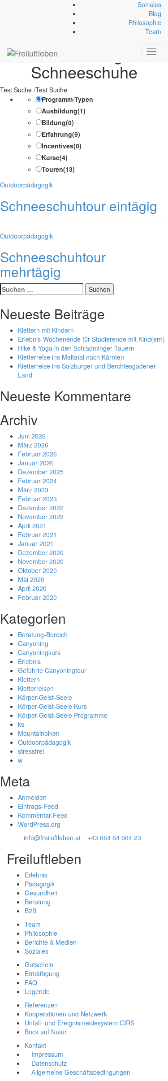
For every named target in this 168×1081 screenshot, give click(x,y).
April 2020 (32, 588)
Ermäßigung (42, 973)
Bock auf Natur (46, 1031)
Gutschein (39, 964)
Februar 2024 (37, 480)
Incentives (62, 145)
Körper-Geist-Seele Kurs (52, 706)
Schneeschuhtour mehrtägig (53, 264)
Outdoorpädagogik (26, 184)
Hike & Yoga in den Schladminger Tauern (76, 347)
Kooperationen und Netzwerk (66, 1013)
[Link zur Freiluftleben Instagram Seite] (19, 4)
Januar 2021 (36, 543)
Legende (37, 991)
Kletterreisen (36, 688)
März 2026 (33, 444)
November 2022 (41, 516)
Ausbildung (64, 110)
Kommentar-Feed (43, 815)
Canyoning (33, 643)
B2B (30, 910)
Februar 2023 (37, 498)
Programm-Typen (67, 99)
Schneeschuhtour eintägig (78, 205)
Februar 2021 (37, 534)
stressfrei (31, 751)
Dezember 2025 (41, 471)
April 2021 (32, 525)
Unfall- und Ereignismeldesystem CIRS (79, 1022)
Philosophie (145, 22)
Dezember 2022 (41, 507)
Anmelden (32, 797)
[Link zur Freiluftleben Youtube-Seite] (24, 4)
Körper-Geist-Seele (45, 697)
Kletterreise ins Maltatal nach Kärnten (71, 356)
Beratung (38, 901)
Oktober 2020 (37, 570)
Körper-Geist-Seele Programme (63, 715)
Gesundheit (41, 892)
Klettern (29, 679)
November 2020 (41, 561)
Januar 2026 (36, 462)
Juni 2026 (32, 435)
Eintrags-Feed (38, 806)
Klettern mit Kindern (46, 330)
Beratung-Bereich (43, 634)
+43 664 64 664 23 (114, 837)
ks (21, 724)
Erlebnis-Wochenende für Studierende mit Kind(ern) (91, 338)
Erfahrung (61, 134)
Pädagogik (40, 883)
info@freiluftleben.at (52, 837)
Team (153, 31)
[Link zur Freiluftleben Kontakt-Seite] (9, 4)
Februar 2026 (37, 453)
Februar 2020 (37, 597)
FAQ (31, 982)
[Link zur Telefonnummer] (14, 4)
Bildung (58, 122)
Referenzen (41, 1004)
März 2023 (33, 489)
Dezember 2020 (41, 552)
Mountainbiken (39, 733)
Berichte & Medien (51, 942)
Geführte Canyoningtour (52, 670)
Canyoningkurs (39, 652)
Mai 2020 (31, 579)
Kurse (55, 157)
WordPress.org (39, 824)
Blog (155, 13)
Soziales (149, 4)
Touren (58, 169)
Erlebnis (29, 661)
